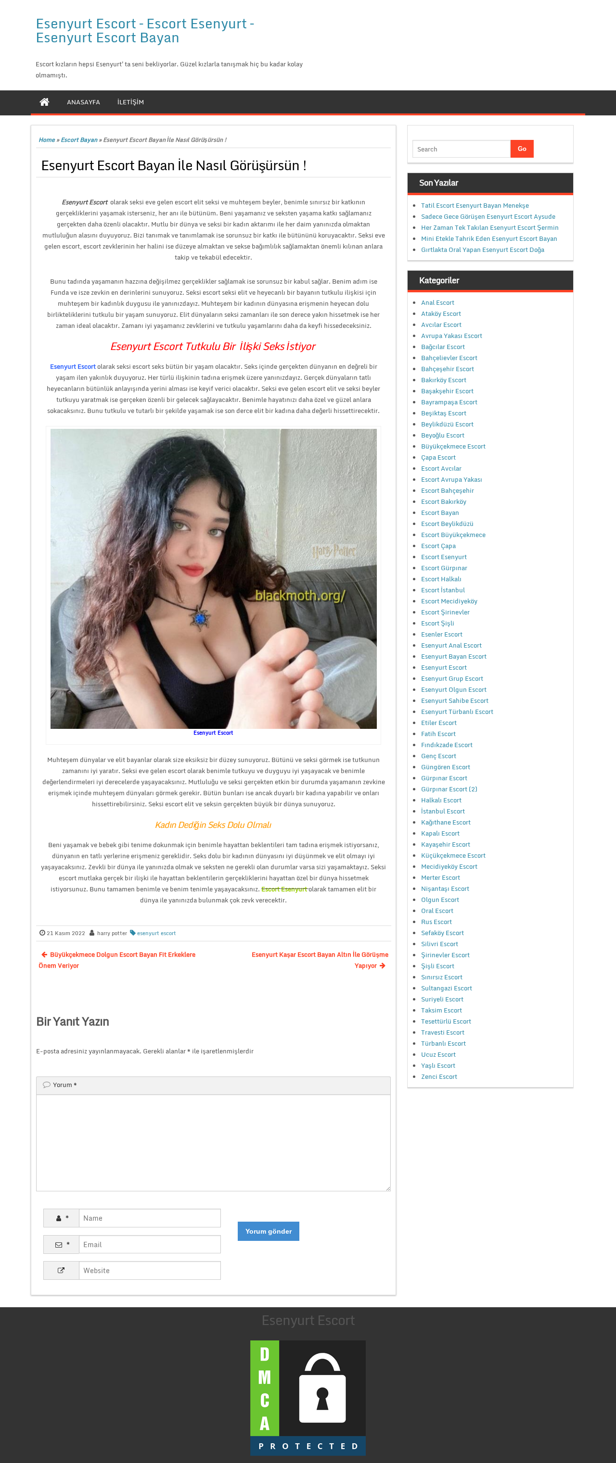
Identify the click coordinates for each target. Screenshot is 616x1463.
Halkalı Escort (441, 800)
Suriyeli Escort (442, 999)
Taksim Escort (441, 1010)
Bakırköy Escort (443, 380)
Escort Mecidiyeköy (449, 601)
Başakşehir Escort (447, 391)
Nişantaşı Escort (445, 888)
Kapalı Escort (440, 833)
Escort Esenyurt (444, 556)
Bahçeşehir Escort (447, 368)
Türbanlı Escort (443, 1043)
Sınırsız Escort (441, 977)
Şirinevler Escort (445, 955)
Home (46, 139)
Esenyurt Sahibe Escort (454, 700)
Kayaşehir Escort (445, 844)
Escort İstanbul (443, 590)
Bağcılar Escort (443, 346)
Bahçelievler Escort (449, 357)
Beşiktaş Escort (443, 413)
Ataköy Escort (441, 313)
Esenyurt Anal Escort (451, 645)
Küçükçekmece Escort (453, 855)
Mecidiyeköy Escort (449, 866)
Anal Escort (437, 302)
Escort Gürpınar (444, 568)
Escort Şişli (437, 623)
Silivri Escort (439, 943)
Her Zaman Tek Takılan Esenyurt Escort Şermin (490, 227)
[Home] (44, 101)
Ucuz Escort (438, 1054)
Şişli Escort (437, 966)
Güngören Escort (445, 767)
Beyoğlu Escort (442, 435)
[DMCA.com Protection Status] (308, 1397)
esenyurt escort (156, 933)
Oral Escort (437, 910)
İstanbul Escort (443, 811)
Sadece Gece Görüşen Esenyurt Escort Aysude (488, 216)
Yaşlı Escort (438, 1065)
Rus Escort (436, 921)
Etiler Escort (439, 722)
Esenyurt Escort (444, 667)
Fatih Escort (438, 733)
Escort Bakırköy (443, 501)
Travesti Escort (442, 1032)
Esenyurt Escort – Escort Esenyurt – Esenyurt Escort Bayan (145, 30)
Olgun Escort (440, 899)
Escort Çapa (438, 545)
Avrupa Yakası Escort (451, 335)
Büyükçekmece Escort (453, 446)
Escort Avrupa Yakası (451, 479)
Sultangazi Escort (446, 988)
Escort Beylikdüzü (447, 523)
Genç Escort (438, 755)
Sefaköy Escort (442, 932)
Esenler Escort (441, 634)
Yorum (65, 1084)
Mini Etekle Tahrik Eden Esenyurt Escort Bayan (489, 238)
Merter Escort (440, 877)
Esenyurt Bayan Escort (454, 656)
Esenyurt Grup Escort (452, 678)
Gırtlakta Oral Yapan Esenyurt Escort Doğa (482, 249)
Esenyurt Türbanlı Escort (457, 711)
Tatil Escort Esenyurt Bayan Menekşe (475, 205)
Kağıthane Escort (446, 822)
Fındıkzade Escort (447, 744)
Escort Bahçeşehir (447, 490)
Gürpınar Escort (444, 778)
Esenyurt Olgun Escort (454, 689)
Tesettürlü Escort (446, 1021)
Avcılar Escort (441, 324)
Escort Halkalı (441, 579)
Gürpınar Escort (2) (449, 789)
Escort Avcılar (441, 468)
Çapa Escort (438, 457)
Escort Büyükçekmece (453, 534)
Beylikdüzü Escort (447, 424)
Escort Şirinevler (445, 612)
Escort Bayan (79, 139)
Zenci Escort (439, 1076)
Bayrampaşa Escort (449, 402)
